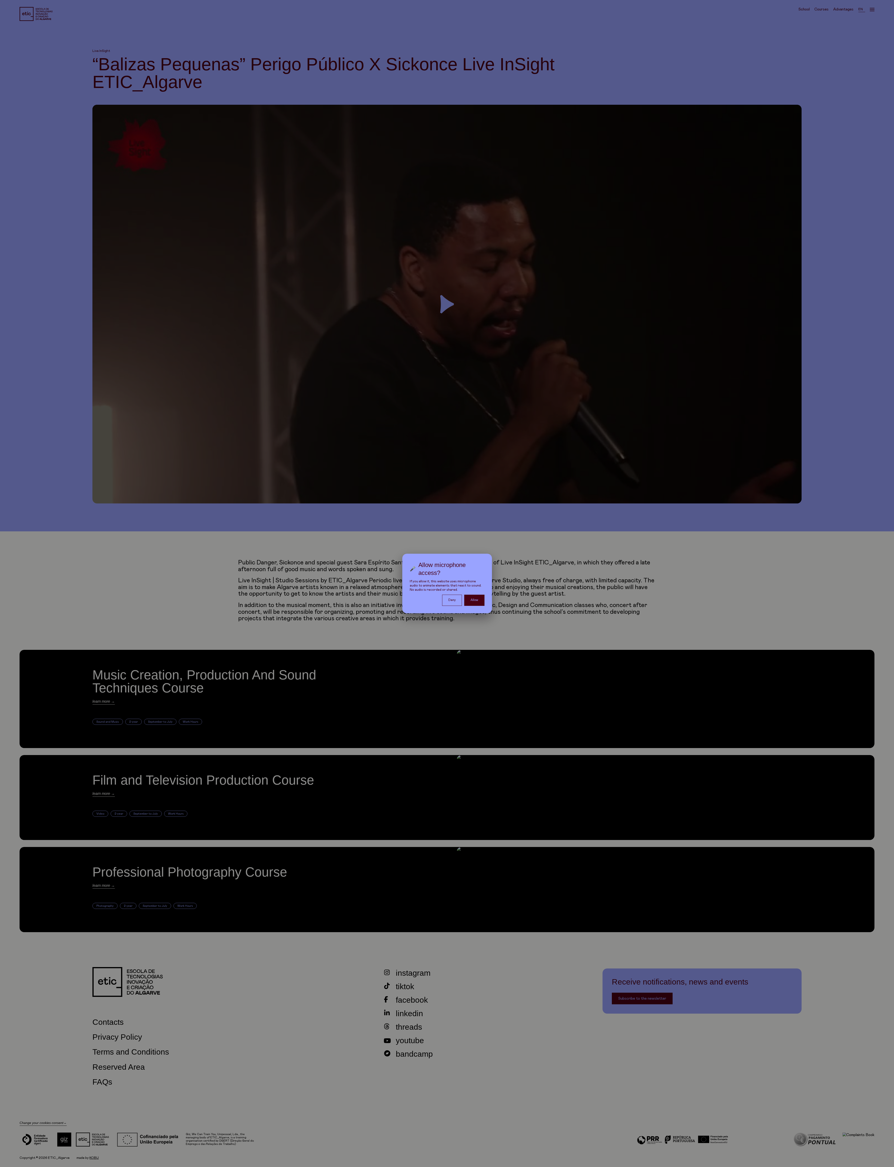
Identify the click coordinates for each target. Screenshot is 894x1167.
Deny (452, 600)
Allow (474, 600)
